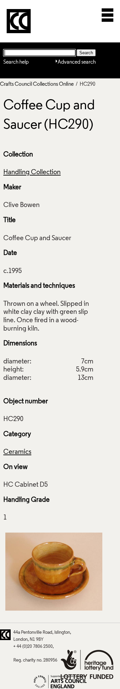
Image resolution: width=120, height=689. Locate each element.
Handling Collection (32, 172)
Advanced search (77, 62)
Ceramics (17, 452)
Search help (16, 62)
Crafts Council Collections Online (37, 84)
